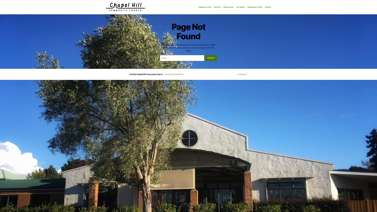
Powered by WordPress (174, 74)
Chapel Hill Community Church (149, 74)
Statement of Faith (254, 7)
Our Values (240, 7)
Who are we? (228, 7)
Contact (268, 7)
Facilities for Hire (204, 7)
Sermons (217, 7)
